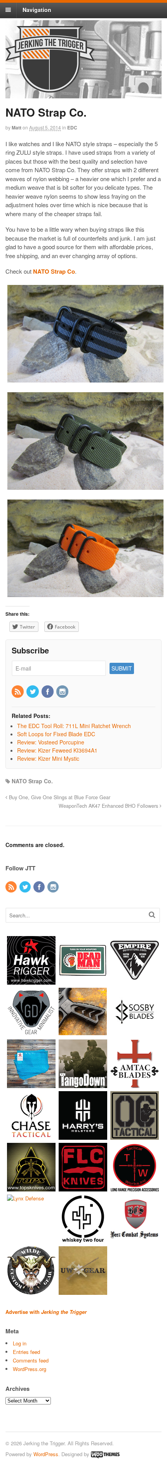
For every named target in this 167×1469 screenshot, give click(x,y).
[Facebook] (48, 692)
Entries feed (26, 1351)
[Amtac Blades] (134, 1084)
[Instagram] (63, 692)
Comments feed (31, 1360)
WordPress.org (29, 1369)
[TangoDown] (83, 1084)
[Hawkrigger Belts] (31, 981)
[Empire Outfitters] (134, 981)
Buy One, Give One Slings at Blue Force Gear (58, 797)
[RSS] (18, 692)
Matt (16, 127)
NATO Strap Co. (32, 781)
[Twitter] (33, 692)
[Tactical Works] (134, 1187)
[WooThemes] (105, 1454)
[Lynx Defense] (25, 1198)
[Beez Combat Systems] (134, 1239)
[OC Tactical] (134, 1136)
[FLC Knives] (83, 1187)
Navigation (37, 10)
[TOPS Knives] (31, 1187)
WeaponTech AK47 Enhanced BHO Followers (109, 805)
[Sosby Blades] (134, 1032)
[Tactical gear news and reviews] (50, 88)
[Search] (152, 914)
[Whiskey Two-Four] (83, 1239)
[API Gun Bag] (31, 1084)
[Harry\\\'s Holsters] (83, 1136)
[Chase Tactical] (31, 1136)
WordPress (45, 1454)
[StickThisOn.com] (83, 981)
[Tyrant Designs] (83, 1032)
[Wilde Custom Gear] (31, 1291)
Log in (19, 1343)
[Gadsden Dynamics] (31, 1032)
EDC (72, 127)
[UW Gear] (83, 1291)
